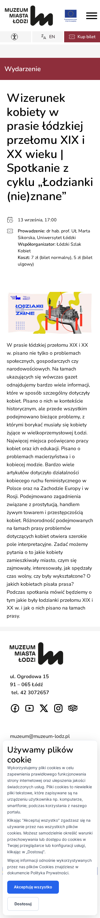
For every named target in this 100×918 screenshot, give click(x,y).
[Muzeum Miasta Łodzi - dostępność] (15, 36)
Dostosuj (23, 903)
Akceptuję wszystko (33, 887)
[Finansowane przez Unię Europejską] (70, 15)
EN (52, 37)
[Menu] (92, 16)
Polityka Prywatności (49, 872)
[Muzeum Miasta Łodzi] (29, 15)
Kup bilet (87, 37)
